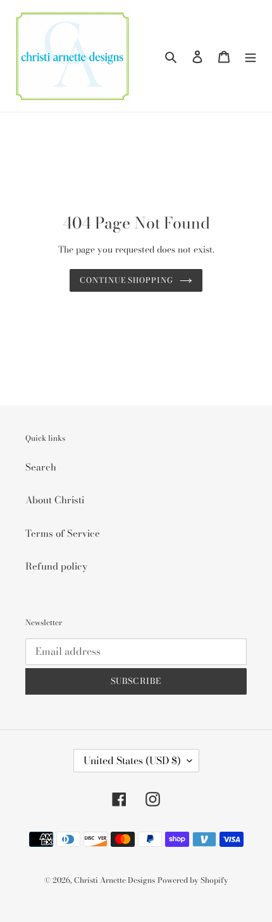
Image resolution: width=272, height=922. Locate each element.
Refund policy (56, 566)
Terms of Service (62, 533)
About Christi (54, 500)
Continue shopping (127, 280)
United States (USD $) (132, 760)
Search (40, 467)
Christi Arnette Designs (114, 880)
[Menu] (250, 55)
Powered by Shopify (193, 880)
